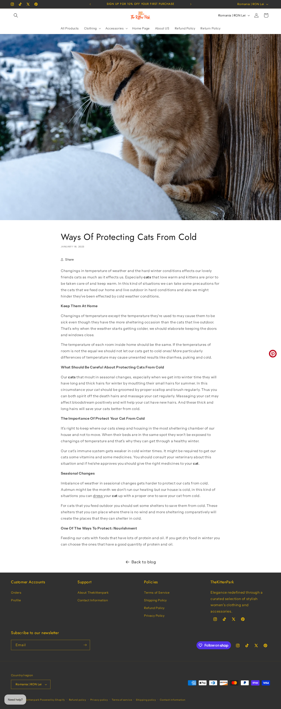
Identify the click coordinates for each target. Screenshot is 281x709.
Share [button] (69, 259)
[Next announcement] (191, 4)
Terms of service (122, 699)
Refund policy (77, 699)
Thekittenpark (31, 699)
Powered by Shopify (52, 699)
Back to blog (143, 562)
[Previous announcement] (90, 4)
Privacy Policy (154, 616)
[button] (16, 15)
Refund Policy (154, 608)
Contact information (172, 699)
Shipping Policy (155, 600)
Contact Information (92, 600)
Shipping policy (146, 699)
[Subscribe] (85, 645)
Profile (16, 600)
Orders (16, 593)
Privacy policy (99, 699)
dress (98, 495)
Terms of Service (157, 593)
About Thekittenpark (92, 593)
